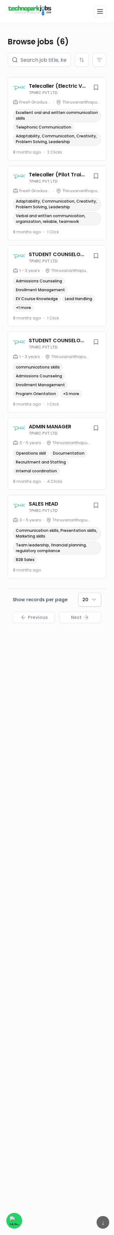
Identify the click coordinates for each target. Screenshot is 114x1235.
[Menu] (100, 11)
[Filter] (99, 60)
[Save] (96, 87)
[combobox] (82, 60)
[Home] (30, 10)
